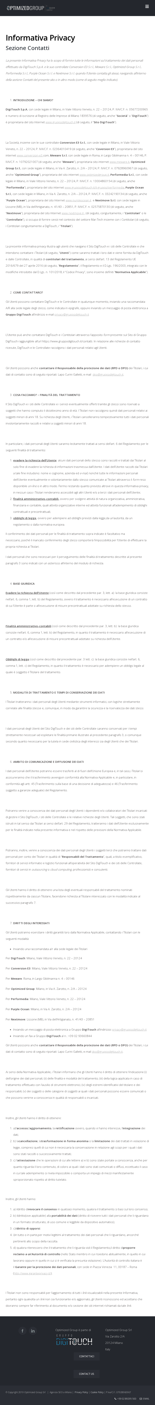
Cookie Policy (97, 1392)
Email (145, 1398)
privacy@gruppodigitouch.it (71, 314)
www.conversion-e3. (30, 155)
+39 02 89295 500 (126, 1398)
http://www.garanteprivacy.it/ (32, 1273)
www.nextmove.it (73, 213)
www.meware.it (119, 162)
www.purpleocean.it (78, 200)
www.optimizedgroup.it (94, 174)
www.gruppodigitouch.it (61, 122)
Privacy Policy (81, 1392)
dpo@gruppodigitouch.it (108, 374)
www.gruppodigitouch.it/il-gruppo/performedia (94, 187)
